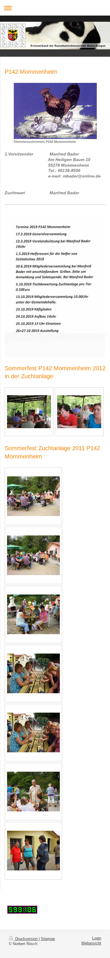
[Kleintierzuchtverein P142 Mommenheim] (55, 111)
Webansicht (91, 943)
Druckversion (26, 939)
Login (96, 938)
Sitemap (48, 939)
